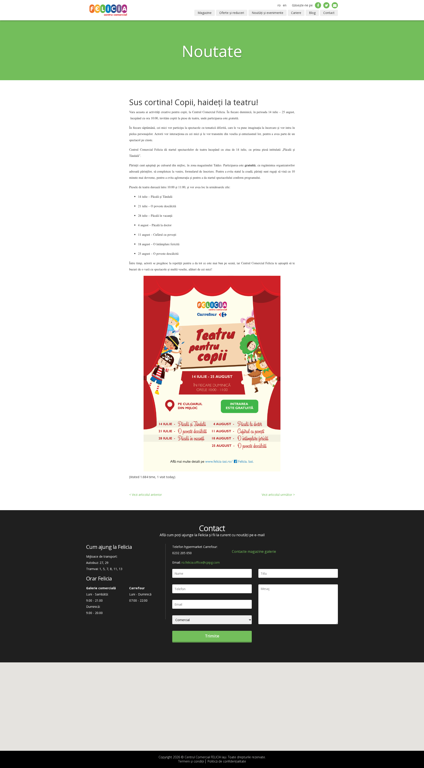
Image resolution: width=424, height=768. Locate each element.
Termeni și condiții (191, 761)
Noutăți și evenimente (267, 13)
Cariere (296, 13)
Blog (312, 13)
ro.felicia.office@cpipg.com (201, 562)
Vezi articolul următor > (278, 494)
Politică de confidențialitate (227, 761)
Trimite (212, 636)
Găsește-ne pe (302, 5)
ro (279, 5)
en (284, 5)
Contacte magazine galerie (254, 551)
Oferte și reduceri (231, 13)
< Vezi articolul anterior (145, 494)
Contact (329, 13)
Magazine (205, 13)
